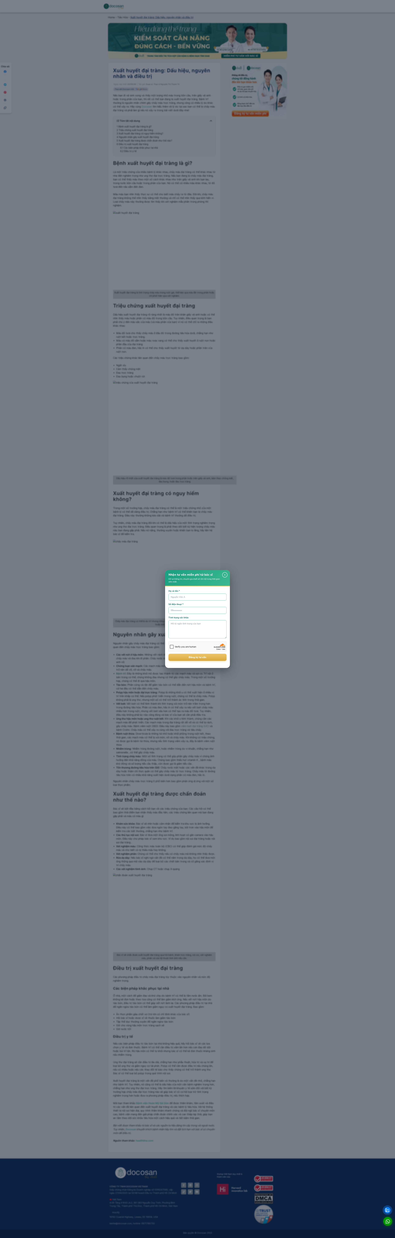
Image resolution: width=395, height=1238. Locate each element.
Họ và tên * (174, 591)
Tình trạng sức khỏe (178, 617)
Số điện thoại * (175, 604)
